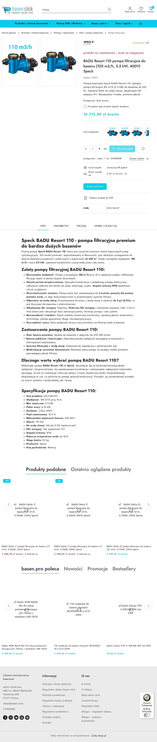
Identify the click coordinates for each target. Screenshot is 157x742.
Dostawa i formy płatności (56, 684)
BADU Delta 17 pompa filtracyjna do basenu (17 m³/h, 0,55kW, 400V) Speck (26, 548)
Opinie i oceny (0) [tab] (105, 226)
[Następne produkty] (148, 505)
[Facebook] (5, 717)
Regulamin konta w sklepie (57, 700)
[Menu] (152, 694)
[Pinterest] (27, 717)
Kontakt (46, 723)
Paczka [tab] (81, 226)
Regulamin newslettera (55, 712)
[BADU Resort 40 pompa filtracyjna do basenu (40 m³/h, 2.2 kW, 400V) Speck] (124, 133)
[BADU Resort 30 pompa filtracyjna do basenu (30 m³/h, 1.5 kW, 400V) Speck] (112, 133)
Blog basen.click (91, 695)
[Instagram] (11, 717)
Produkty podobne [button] (46, 469)
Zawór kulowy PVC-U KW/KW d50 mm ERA (76, 645)
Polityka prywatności (53, 695)
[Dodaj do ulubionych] (143, 148)
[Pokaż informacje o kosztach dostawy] (125, 173)
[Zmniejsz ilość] (86, 149)
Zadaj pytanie (95, 186)
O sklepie (87, 689)
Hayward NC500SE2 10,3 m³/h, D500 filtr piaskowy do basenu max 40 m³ (127, 647)
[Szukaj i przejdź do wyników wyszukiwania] (109, 10)
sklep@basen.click (13, 703)
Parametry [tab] (61, 226)
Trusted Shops (90, 700)
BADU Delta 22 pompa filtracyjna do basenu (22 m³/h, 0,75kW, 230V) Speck (76, 548)
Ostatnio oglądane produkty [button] (101, 469)
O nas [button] (85, 676)
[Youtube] (16, 717)
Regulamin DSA (90, 706)
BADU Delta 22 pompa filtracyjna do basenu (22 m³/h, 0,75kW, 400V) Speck (129, 548)
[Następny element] (145, 132)
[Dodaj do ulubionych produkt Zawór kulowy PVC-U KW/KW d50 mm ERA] (99, 580)
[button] (141, 23)
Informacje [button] (49, 676)
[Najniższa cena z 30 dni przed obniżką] (153, 657)
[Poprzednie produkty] (8, 505)
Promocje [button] (98, 568)
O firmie (86, 684)
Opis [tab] (43, 226)
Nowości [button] (73, 568)
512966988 (9, 709)
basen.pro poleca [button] (40, 568)
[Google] (22, 717)
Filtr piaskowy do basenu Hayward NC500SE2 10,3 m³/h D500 (25, 647)
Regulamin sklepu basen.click (58, 689)
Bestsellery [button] (124, 568)
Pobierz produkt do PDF (101, 198)
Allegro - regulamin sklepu (96, 712)
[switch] (147, 715)
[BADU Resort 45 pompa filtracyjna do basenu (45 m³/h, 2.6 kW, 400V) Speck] (137, 133)
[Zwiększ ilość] (99, 149)
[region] (127, 133)
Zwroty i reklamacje (53, 706)
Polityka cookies (51, 717)
